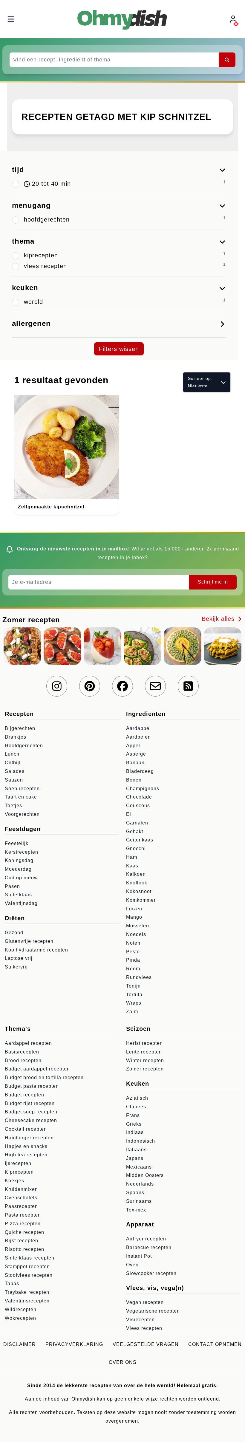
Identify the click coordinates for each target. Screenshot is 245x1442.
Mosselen (137, 925)
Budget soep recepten (31, 1111)
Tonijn (133, 985)
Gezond (14, 932)
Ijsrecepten (18, 1163)
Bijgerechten (20, 728)
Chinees (136, 1106)
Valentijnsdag (21, 903)
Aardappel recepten (28, 1043)
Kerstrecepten (21, 852)
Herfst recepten (144, 1043)
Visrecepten (140, 1319)
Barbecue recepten (149, 1247)
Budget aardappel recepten (37, 1068)
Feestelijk (16, 843)
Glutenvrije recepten (29, 941)
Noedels (136, 934)
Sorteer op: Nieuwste (200, 382)
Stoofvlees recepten (29, 1275)
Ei (128, 814)
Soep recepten (22, 788)
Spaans (135, 1192)
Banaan (135, 762)
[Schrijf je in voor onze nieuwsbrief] (155, 686)
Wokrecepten (20, 1318)
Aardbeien (138, 736)
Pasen (12, 886)
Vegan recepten (145, 1302)
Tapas (12, 1283)
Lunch (12, 753)
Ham (131, 857)
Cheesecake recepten (31, 1120)
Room (133, 968)
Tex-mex (136, 1209)
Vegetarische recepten (153, 1310)
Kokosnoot (138, 891)
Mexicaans (139, 1166)
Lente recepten (144, 1051)
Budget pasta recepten (32, 1086)
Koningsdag (19, 860)
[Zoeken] (227, 59)
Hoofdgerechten (24, 745)
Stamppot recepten (27, 1266)
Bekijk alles (219, 618)
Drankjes (15, 736)
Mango (134, 917)
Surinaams (139, 1201)
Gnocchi (136, 848)
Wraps (133, 1002)
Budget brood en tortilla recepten (44, 1077)
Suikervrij (16, 966)
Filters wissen (119, 349)
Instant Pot (139, 1256)
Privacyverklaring (74, 1344)
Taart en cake (21, 796)
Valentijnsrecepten (27, 1300)
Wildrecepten (20, 1309)
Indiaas (135, 1132)
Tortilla (134, 994)
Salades (14, 771)
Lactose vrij (19, 958)
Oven (132, 1264)
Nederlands (140, 1183)
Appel (133, 745)
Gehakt (134, 831)
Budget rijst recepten (30, 1103)
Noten (133, 943)
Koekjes (14, 1180)
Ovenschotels (21, 1197)
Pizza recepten (23, 1223)
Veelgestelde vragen (146, 1344)
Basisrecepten (22, 1051)
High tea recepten (26, 1154)
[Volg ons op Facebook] (122, 686)
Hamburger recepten (29, 1137)
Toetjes (13, 805)
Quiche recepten (24, 1232)
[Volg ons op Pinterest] (89, 686)
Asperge (136, 753)
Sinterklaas (18, 894)
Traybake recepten (27, 1292)
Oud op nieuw (21, 877)
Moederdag (18, 869)
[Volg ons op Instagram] (56, 686)
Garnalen (137, 822)
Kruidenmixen (21, 1189)
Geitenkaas (139, 839)
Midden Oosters (145, 1175)
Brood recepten (23, 1060)
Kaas (132, 865)
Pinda (133, 960)
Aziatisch (137, 1098)
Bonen (134, 779)
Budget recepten (24, 1094)
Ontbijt (13, 762)
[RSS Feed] (188, 686)
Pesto (133, 951)
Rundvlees (139, 977)
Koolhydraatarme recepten (36, 949)
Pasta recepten (23, 1214)
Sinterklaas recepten (29, 1257)
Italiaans (136, 1149)
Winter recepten (145, 1060)
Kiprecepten (19, 1172)
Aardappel (138, 728)
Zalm (132, 1011)
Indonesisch (140, 1141)
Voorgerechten (22, 814)
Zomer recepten (145, 1068)
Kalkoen (136, 874)
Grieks (134, 1124)
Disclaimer (19, 1344)
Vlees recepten (144, 1328)
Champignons (142, 788)
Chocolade (139, 796)
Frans (133, 1115)
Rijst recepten (21, 1240)
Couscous (138, 805)
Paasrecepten (21, 1206)
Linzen (134, 908)
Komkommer (141, 900)
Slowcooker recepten (151, 1273)
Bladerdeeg (140, 771)
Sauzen (14, 779)
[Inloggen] (233, 19)
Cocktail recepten (26, 1129)
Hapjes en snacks (26, 1146)
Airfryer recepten (146, 1238)
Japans (134, 1158)
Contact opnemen (215, 1344)
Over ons (123, 1362)
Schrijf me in (213, 581)
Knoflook (136, 882)
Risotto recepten (24, 1249)
